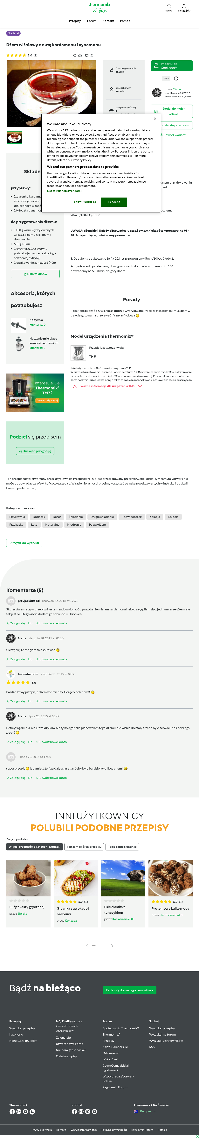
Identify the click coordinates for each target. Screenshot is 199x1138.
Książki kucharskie (115, 1047)
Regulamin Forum (115, 1087)
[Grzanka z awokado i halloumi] (76, 878)
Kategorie (16, 1034)
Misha (177, 89)
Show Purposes (85, 202)
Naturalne (52, 524)
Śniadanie (76, 517)
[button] (169, 7)
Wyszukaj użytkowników (166, 1041)
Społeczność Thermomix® (121, 1028)
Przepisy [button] (75, 21)
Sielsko (22, 913)
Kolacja (154, 517)
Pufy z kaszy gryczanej (27, 907)
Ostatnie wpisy (66, 1056)
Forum (107, 1021)
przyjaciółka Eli (29, 601)
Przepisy (15, 1021)
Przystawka (17, 517)
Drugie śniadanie (102, 517)
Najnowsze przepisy (23, 1041)
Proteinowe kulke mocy (170, 908)
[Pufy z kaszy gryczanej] (28, 878)
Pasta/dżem (97, 524)
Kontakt (61, 1129)
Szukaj (154, 1021)
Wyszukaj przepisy (22, 1028)
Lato (34, 524)
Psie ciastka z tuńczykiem (114, 910)
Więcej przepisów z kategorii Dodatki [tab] (34, 847)
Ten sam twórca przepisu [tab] (84, 847)
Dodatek (39, 517)
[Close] (155, 118)
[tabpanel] (99, 905)
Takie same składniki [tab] (122, 847)
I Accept (114, 202)
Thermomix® (111, 1034)
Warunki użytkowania (84, 1129)
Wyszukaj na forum (162, 1034)
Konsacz (71, 920)
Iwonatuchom (28, 674)
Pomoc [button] (125, 21)
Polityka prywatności (114, 1129)
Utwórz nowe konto (69, 1044)
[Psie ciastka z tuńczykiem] (123, 878)
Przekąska (16, 524)
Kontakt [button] (108, 21)
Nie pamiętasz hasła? (70, 1050)
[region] (101, 163)
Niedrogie (74, 524)
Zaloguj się (63, 1037)
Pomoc (162, 1129)
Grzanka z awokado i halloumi (73, 911)
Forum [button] (91, 21)
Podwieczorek (132, 517)
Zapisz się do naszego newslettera (129, 990)
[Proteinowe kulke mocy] (170, 878)
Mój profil (69, 1025)
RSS (152, 1047)
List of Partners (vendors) (64, 191)
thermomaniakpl (171, 915)
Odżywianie (111, 1053)
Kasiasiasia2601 (123, 919)
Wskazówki (110, 1059)
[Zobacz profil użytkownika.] (156, 92)
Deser (57, 517)
